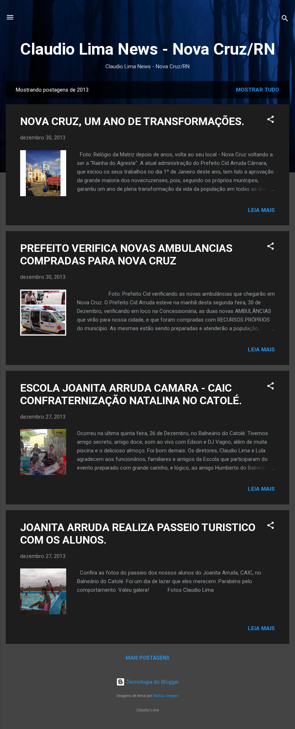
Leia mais (261, 210)
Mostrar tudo (257, 90)
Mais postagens (147, 658)
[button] (270, 120)
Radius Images (166, 695)
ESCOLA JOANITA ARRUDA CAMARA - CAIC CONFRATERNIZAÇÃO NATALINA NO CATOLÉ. (131, 394)
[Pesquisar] (285, 20)
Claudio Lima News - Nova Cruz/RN (147, 49)
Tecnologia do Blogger (152, 682)
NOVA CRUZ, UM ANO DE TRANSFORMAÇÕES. (132, 121)
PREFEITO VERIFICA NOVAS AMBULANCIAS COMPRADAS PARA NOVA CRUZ (126, 254)
